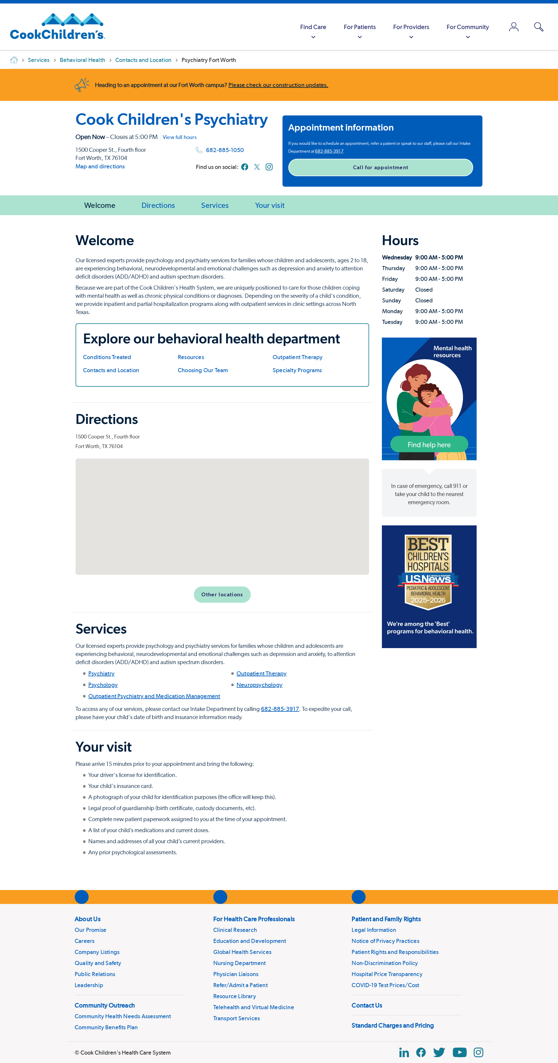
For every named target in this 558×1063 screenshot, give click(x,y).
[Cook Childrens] (54, 26)
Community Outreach (105, 1005)
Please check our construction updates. (278, 84)
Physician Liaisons (236, 974)
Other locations (222, 594)
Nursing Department (239, 962)
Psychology (103, 684)
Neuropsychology (259, 684)
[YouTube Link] (460, 1052)
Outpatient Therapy (262, 673)
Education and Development (249, 940)
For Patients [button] (360, 27)
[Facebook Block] (421, 1052)
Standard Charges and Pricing (393, 1025)
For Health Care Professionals (254, 919)
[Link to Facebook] (244, 166)
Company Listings (97, 951)
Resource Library (234, 996)
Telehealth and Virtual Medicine (253, 1007)
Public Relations (95, 974)
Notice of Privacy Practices (385, 940)
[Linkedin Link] (404, 1052)
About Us (88, 919)
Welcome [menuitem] (99, 205)
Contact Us (367, 1005)
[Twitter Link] (439, 1052)
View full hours (179, 137)
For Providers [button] (411, 27)
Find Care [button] (313, 27)
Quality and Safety (98, 962)
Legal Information (374, 929)
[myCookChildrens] (514, 26)
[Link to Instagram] (269, 166)
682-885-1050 (225, 150)
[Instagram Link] (478, 1052)
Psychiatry (101, 673)
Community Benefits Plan (106, 1027)
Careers (84, 940)
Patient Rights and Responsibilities (395, 951)
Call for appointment (381, 167)
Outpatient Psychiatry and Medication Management (154, 696)
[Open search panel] (538, 27)
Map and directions (100, 166)
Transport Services (236, 1018)
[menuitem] (313, 26)
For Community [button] (468, 27)
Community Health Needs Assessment (123, 1016)
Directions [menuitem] (158, 205)
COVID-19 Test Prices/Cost (385, 985)
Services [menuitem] (215, 205)
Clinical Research (235, 929)
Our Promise (90, 929)
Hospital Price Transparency (387, 974)
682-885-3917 (329, 151)
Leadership (89, 985)
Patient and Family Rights (386, 919)
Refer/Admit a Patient (240, 985)
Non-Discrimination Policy (385, 962)
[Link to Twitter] (257, 167)
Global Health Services (242, 951)
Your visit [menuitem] (270, 205)
